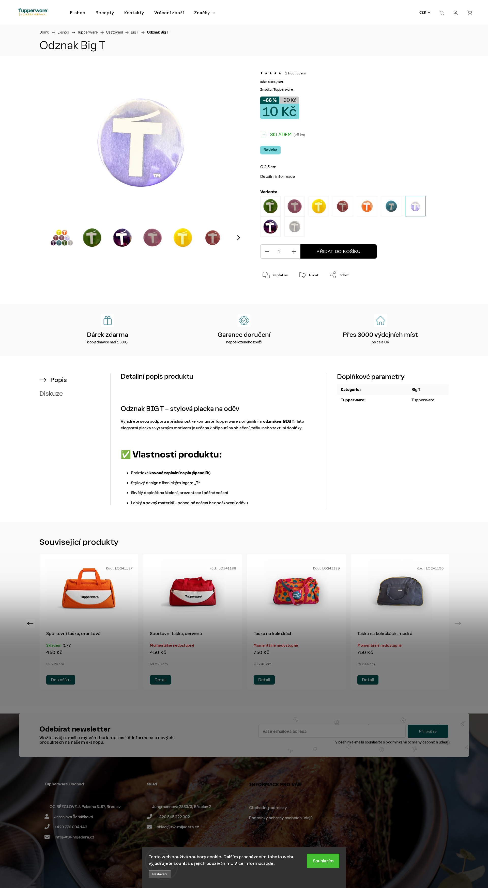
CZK (422, 12)
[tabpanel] (89, 621)
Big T (415, 389)
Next (458, 623)
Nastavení (159, 874)
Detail (160, 679)
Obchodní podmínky (268, 807)
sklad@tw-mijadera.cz (178, 827)
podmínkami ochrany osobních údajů (417, 742)
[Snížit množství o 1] (267, 251)
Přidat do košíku (338, 251)
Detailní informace (277, 176)
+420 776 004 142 (71, 827)
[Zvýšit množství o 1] (293, 251)
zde (270, 863)
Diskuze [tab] (51, 393)
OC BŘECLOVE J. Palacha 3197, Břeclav (85, 806)
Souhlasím (323, 861)
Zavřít (423, 292)
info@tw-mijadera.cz (74, 837)
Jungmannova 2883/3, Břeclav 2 (181, 806)
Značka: (276, 89)
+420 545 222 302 (173, 817)
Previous (31, 623)
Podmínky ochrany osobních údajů (281, 818)
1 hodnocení (295, 73)
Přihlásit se (428, 731)
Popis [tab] (58, 379)
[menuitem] (77, 12)
